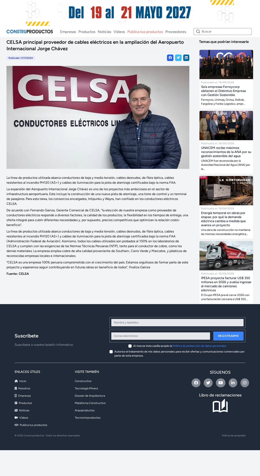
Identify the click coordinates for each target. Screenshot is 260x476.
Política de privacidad (233, 435)
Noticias (104, 31)
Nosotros (24, 388)
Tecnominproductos (88, 417)
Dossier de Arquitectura (90, 395)
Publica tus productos (145, 31)
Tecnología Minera (86, 388)
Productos (86, 31)
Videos (119, 31)
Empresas (68, 31)
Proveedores (175, 31)
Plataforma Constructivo (90, 403)
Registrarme (228, 336)
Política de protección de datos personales (199, 346)
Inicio (22, 381)
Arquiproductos (85, 410)
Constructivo (83, 381)
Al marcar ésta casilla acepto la (179, 346)
